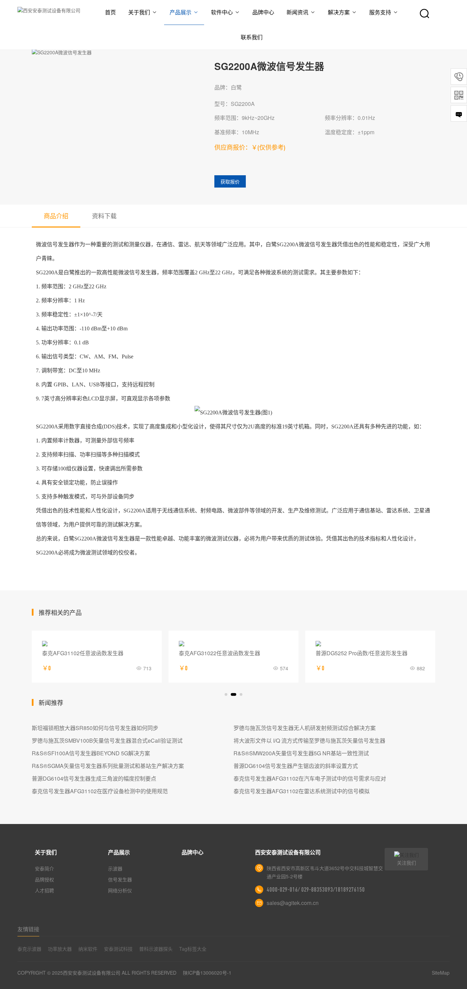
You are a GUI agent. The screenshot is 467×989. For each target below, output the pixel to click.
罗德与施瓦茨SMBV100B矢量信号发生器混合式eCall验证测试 (107, 740)
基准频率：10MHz (236, 132)
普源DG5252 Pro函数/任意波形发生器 (362, 653)
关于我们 (139, 12)
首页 (110, 12)
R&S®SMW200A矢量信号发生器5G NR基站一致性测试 (301, 753)
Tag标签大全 (192, 948)
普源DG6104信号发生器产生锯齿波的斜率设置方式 (296, 766)
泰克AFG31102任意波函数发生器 (82, 653)
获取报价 (230, 181)
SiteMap (441, 972)
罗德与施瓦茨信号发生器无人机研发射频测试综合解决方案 (305, 728)
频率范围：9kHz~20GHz (244, 118)
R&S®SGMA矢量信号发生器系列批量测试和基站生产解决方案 (108, 766)
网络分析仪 (120, 890)
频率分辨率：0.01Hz (350, 118)
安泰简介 (44, 868)
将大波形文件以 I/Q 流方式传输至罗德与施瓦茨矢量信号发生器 (309, 740)
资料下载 (104, 215)
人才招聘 (44, 890)
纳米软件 (87, 948)
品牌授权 (44, 879)
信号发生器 (120, 879)
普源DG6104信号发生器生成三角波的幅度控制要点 (94, 778)
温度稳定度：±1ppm (349, 132)
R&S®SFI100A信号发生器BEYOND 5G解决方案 (91, 753)
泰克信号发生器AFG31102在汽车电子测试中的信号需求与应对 (310, 778)
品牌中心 (263, 12)
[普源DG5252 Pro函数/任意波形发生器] (370, 643)
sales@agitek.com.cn (293, 903)
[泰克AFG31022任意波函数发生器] (233, 643)
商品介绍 (56, 215)
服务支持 (380, 12)
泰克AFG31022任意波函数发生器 (219, 653)
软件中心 (222, 12)
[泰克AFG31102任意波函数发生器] (96, 643)
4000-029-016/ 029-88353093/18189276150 (316, 889)
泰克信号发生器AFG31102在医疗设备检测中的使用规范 (100, 791)
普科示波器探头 (156, 948)
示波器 (115, 868)
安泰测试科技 (118, 948)
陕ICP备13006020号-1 (207, 972)
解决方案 (339, 12)
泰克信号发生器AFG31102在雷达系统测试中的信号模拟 (302, 791)
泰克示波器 (29, 948)
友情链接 (28, 929)
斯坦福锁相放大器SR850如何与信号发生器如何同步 (95, 728)
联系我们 (252, 37)
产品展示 (180, 12)
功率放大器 (60, 948)
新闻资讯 (297, 12)
